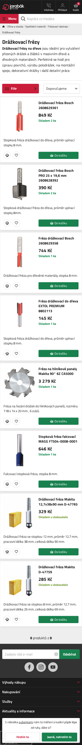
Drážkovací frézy (11, 32)
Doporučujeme (56, 88)
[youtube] (53, 667)
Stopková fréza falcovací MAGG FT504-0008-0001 (57, 439)
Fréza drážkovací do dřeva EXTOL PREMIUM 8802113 (58, 306)
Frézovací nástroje (58, 26)
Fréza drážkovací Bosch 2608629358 (56, 241)
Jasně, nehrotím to (59, 737)
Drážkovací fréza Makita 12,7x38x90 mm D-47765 (58, 502)
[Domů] (4, 26)
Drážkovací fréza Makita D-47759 (56, 569)
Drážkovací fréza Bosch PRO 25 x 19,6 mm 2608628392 (56, 175)
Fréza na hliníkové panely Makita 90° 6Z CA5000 (57, 371)
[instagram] (41, 667)
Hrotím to (22, 737)
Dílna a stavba (15, 26)
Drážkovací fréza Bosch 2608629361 (56, 105)
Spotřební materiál (35, 26)
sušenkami (26, 722)
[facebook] (29, 667)
